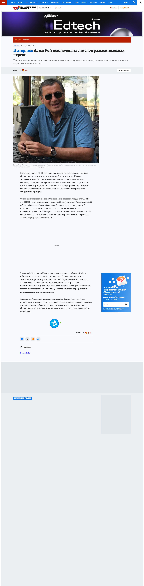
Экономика (66, 2)
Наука (102, 2)
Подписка (124, 8)
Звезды (84, 2)
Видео (20, 2)
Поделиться (125, 70)
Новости (26, 40)
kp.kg (26, 70)
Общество (55, 2)
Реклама (113, 8)
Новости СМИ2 (25, 353)
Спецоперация (31, 2)
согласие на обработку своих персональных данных (113, 309)
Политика (44, 2)
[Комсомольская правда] (24, 8)
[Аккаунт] (140, 2)
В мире (76, 2)
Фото (13, 2)
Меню (3, 2)
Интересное (16, 45)
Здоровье (94, 2)
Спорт (109, 2)
